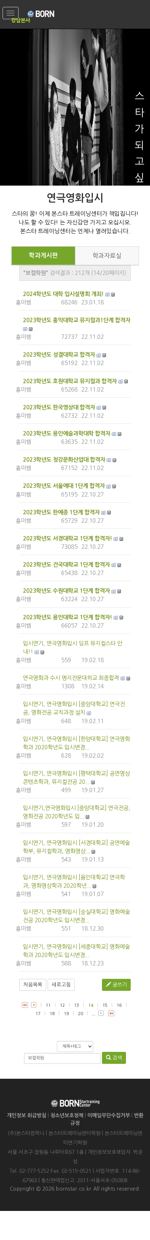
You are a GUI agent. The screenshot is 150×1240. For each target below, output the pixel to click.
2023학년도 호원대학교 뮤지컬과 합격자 (70, 381)
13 (76, 1005)
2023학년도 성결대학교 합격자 (59, 354)
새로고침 (61, 984)
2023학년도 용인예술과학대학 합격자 (66, 433)
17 (37, 1014)
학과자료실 (107, 256)
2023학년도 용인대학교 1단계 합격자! (67, 617)
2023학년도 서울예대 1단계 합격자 (64, 486)
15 (104, 1005)
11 (48, 1005)
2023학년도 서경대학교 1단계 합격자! (67, 538)
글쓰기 (119, 984)
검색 (116, 1057)
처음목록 (32, 984)
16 (119, 1005)
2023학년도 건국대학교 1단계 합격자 (66, 564)
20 (80, 1014)
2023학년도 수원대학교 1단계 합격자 (66, 590)
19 (66, 1014)
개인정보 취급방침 (26, 1115)
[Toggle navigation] (11, 13)
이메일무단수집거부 (108, 1115)
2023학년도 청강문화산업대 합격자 (64, 459)
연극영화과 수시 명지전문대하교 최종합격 (71, 678)
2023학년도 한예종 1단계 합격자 (61, 512)
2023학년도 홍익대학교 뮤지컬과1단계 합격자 (76, 320)
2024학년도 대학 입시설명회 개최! (63, 294)
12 (62, 1005)
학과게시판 (43, 255)
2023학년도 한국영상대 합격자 (59, 407)
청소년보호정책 (66, 1115)
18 (52, 1014)
